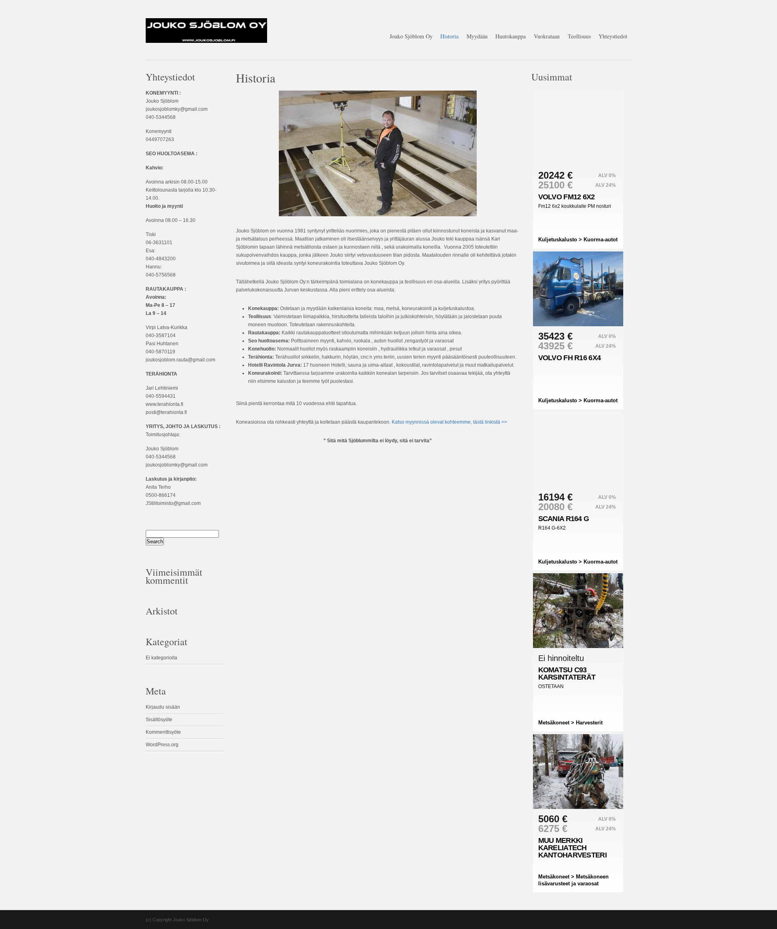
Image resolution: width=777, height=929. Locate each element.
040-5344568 (161, 117)
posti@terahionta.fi (166, 412)
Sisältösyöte (159, 719)
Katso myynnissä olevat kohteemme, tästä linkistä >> (449, 422)
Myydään (477, 36)
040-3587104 (161, 335)
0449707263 (160, 139)
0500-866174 (161, 495)
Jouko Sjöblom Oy (411, 36)
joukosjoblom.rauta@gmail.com (180, 360)
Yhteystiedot (613, 36)
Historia (449, 36)
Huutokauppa (510, 36)
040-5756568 (161, 275)
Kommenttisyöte (163, 732)
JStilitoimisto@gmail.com (173, 503)
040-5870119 (160, 352)
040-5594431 (161, 396)
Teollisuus (579, 36)
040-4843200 (161, 259)
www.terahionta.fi (164, 404)
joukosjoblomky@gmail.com (177, 109)
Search (154, 541)
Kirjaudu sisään (163, 707)
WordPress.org (162, 744)
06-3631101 (159, 242)
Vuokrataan (547, 36)
